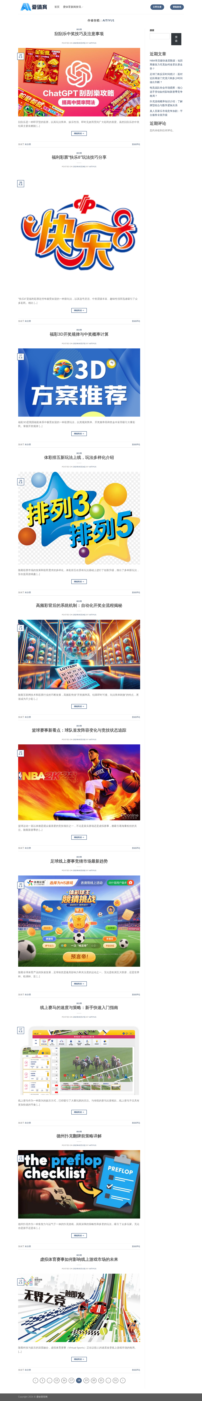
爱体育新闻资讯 (72, 7)
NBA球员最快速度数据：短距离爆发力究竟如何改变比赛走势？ (166, 64)
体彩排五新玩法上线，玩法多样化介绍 (79, 458)
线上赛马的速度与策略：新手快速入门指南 (79, 1008)
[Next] (122, 1380)
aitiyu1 (108, 20)
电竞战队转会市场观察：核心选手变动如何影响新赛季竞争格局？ (166, 92)
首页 (57, 7)
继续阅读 (79, 133)
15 (56, 1380)
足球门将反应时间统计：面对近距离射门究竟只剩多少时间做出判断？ (166, 78)
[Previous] (35, 1380)
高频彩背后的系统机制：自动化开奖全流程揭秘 (79, 606)
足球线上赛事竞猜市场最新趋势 (79, 861)
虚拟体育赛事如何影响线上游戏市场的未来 (79, 1259)
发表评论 (136, 144)
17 (71, 1380)
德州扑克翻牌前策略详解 (79, 1136)
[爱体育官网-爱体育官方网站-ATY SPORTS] (34, 7)
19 (86, 1380)
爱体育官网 (42, 1397)
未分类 (79, 29)
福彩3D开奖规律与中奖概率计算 (79, 334)
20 (93, 1380)
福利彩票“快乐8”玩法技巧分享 (79, 157)
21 (101, 1380)
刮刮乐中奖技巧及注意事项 (79, 34)
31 (115, 1380)
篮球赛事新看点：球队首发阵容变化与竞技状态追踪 (79, 730)
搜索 (152, 30)
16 (64, 1380)
